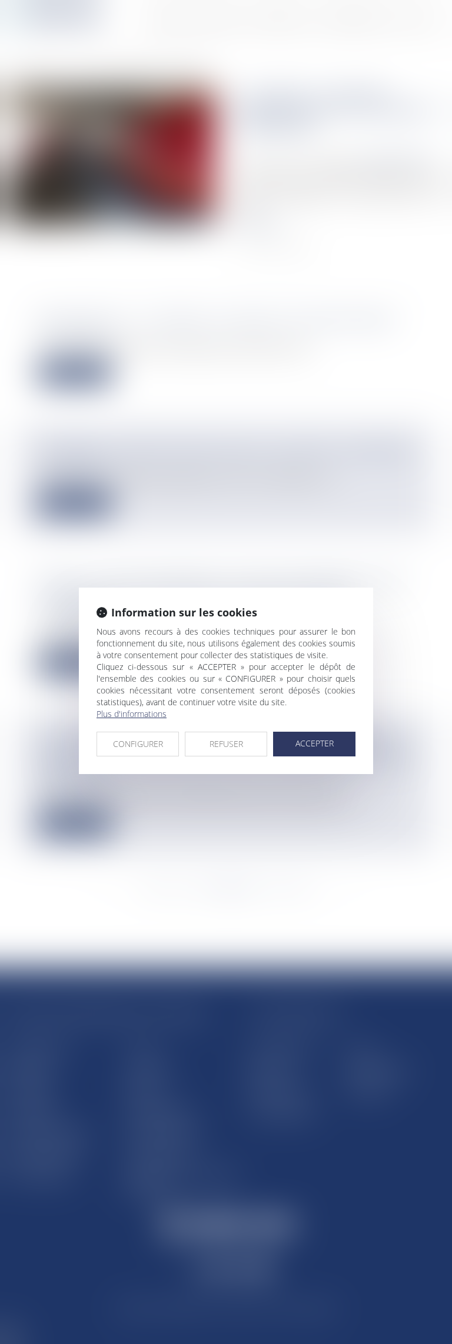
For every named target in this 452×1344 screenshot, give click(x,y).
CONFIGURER (138, 743)
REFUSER (226, 743)
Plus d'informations (132, 713)
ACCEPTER (314, 743)
